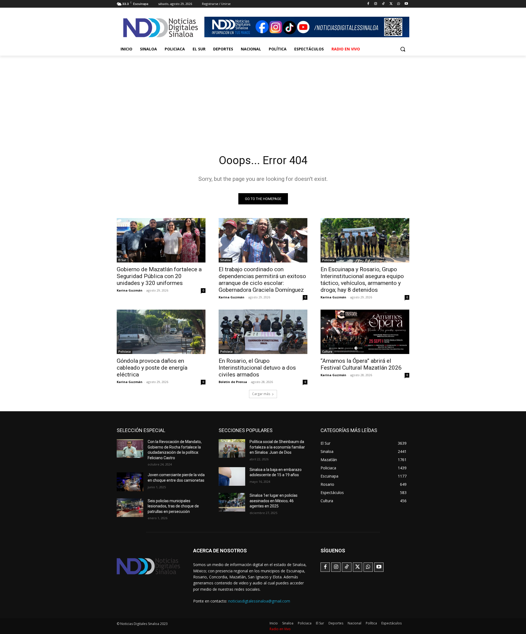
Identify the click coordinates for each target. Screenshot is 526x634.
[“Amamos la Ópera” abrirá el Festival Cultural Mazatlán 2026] (365, 332)
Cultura (327, 351)
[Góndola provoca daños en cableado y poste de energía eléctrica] (161, 332)
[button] (402, 49)
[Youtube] (406, 4)
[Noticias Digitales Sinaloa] (160, 27)
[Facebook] (368, 4)
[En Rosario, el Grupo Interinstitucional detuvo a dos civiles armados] (263, 332)
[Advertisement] (263, 96)
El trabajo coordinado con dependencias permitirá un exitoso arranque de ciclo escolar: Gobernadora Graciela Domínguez (262, 279)
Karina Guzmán (129, 290)
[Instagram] (376, 4)
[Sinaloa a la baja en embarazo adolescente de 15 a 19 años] (232, 476)
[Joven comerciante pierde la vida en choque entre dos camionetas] (130, 481)
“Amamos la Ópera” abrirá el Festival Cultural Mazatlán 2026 (361, 364)
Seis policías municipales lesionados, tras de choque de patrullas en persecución (173, 506)
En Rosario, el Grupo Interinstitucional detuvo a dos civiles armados (257, 368)
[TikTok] (383, 4)
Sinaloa (225, 260)
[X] (391, 4)
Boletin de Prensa (233, 382)
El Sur (122, 260)
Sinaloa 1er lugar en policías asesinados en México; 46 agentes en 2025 (274, 500)
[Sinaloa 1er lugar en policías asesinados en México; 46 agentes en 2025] (232, 502)
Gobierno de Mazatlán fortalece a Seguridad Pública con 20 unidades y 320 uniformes (159, 276)
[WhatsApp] (398, 4)
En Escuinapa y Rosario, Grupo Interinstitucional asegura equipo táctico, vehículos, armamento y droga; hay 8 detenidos (362, 279)
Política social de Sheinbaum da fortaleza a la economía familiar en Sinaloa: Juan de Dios (277, 447)
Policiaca (328, 260)
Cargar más (261, 394)
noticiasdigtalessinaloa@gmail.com (259, 601)
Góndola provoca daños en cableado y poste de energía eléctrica (152, 368)
